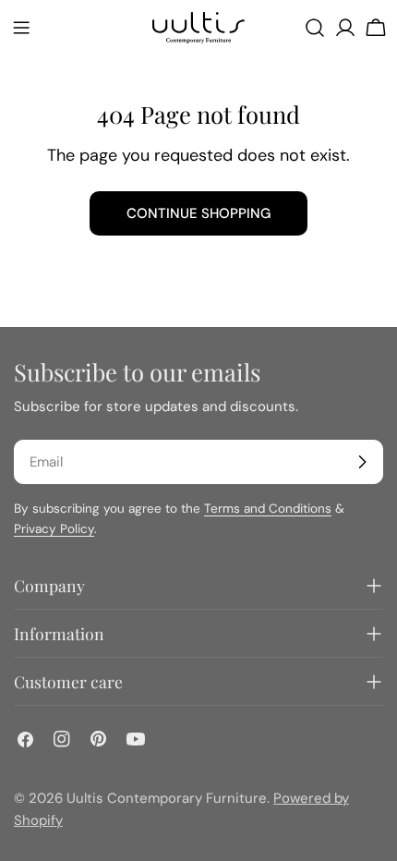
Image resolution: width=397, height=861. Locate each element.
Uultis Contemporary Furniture (166, 798)
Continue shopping (198, 213)
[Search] (314, 27)
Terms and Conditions (267, 508)
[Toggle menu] (21, 27)
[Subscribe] (362, 462)
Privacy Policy (54, 529)
